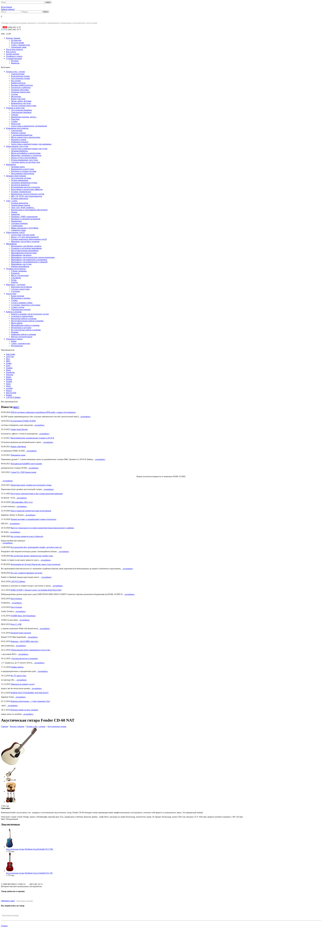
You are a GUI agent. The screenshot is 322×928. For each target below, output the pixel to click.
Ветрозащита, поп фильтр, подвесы (26, 246)
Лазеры (14, 212)
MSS (8, 361)
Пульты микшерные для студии (24, 160)
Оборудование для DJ (15, 232)
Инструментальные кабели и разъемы (27, 321)
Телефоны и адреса (14, 56)
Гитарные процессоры (20, 92)
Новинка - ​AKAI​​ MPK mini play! (24, 641)
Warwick (9, 375)
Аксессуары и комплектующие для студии (29, 149)
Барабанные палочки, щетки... (24, 117)
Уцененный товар (18, 47)
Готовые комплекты (19, 198)
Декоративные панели (20, 205)
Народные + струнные (15, 284)
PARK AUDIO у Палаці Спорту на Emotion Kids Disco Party (36, 590)
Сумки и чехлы (17, 307)
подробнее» (85, 416)
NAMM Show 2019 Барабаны (22, 616)
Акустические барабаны (21, 110)
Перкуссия (15, 124)
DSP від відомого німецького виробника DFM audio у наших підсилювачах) (43, 412)
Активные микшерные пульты (24, 182)
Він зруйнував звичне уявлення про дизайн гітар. (32, 556)
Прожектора (16, 221)
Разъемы (14, 332)
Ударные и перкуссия (15, 108)
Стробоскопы (17, 226)
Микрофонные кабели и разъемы (25, 325)
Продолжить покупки (24, 901)
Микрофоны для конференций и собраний (29, 262)
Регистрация (6, 7)
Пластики (15, 119)
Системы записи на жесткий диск (25, 162)
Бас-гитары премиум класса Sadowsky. (27, 536)
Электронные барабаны (21, 112)
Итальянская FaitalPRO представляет (26, 464)
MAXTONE (11, 393)
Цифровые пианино (19, 142)
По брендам (16, 40)
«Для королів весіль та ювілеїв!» (24, 658)
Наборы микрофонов (20, 266)
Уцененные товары (14, 339)
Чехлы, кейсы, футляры (21, 101)
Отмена (4, 926)
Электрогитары (17, 74)
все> (16, 407)
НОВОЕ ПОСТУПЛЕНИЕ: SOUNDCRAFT (30, 693)
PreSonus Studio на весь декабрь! (24, 710)
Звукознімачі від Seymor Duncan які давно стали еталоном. (36, 564)
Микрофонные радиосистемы (24, 253)
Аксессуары (11, 294)
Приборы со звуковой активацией (25, 219)
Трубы (14, 280)
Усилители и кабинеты (21, 87)
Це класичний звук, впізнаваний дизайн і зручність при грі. (36, 547)
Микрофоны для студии (21, 264)
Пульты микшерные (19, 180)
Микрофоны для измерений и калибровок (29, 260)
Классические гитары (20, 76)
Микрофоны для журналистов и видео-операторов (33, 257)
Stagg (8, 384)
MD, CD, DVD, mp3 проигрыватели (26, 196)
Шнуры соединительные (21, 337)
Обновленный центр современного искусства (30, 650)
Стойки (14, 121)
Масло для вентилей (20, 275)
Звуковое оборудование (16, 176)
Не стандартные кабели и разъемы (26, 330)
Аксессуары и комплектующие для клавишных (31, 144)
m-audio (9, 388)
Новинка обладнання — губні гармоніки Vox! (30, 701)
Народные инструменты (21, 287)
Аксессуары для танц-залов (23, 235)
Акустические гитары (20, 78)
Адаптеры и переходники (22, 316)
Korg (8, 366)
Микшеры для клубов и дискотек (25, 241)
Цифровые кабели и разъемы (23, 334)
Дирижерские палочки (21, 309)
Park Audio (10, 354)
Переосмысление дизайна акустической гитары (31, 485)
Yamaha (9, 368)
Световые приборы (19, 223)
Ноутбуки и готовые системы (23, 171)
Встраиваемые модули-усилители (25, 187)
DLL (8, 359)
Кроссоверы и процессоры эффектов (27, 189)
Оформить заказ (8, 901)
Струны (14, 94)
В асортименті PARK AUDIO (23, 421)
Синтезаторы (16, 130)
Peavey (9, 390)
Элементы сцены (18, 230)
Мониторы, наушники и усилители (26, 155)
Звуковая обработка (19, 151)
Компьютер (11, 164)
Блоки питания (17, 296)
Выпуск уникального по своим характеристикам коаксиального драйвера (42, 528)
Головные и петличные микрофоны (26, 248)
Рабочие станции (18, 133)
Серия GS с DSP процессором (23, 472)
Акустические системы (21, 178)
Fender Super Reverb (19, 429)
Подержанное (17, 346)
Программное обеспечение (22, 173)
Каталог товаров (13, 38)
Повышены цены (18, 455)
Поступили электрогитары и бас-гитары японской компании (36, 494)
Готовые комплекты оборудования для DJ (29, 239)
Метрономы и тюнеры (20, 298)
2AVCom (10, 356)
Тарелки (14, 115)
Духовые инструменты (16, 269)
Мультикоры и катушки (21, 327)
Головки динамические (21, 192)
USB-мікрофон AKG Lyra (22, 502)
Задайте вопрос (12, 54)
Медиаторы (16, 96)
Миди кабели (17, 323)
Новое (13, 341)
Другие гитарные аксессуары (23, 105)
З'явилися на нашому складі (22, 684)
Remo (8, 370)
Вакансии (15, 63)
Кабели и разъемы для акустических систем (30, 314)
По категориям (17, 43)
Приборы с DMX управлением (24, 216)
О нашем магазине (14, 58)
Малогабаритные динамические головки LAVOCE (32, 438)
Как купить (11, 52)
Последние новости (14, 49)
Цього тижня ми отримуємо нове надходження (31, 511)
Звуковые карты (18, 167)
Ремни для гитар (18, 99)
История (14, 61)
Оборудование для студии (17, 146)
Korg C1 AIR (16, 624)
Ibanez (8, 377)
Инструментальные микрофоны (24, 250)
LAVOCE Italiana (13, 397)
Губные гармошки (19, 271)
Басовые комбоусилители (22, 85)
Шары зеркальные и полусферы (24, 228)
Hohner (9, 379)
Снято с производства (20, 45)
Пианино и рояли (18, 139)
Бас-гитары (16, 81)
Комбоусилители (18, 83)
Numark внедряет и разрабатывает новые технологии (33, 519)
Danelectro (10, 372)
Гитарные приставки (20, 90)
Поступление (16, 598)
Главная (4, 726)
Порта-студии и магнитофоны (24, 158)
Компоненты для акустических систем (27, 194)
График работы (17, 667)
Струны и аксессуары (20, 289)
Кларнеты (15, 273)
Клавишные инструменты (17, 128)
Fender (9, 363)
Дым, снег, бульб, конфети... (23, 207)
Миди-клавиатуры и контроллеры (25, 137)
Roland (9, 395)
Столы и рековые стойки (21, 303)
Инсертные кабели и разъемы (23, 318)
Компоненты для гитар (21, 103)
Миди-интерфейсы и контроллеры (26, 153)
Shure (8, 386)
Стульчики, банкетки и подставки (25, 305)
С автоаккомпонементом (21, 135)
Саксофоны (16, 278)
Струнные (15, 291)
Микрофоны (11, 244)
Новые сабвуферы (18, 446)
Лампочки (15, 214)
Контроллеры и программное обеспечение (29, 210)
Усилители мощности (20, 185)
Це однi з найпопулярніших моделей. (27, 573)
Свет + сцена (11, 201)
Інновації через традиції (20, 633)
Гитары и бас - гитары (15, 71)
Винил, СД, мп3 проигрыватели (25, 237)
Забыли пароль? (8, 9)
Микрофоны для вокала (21, 255)
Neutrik (9, 381)
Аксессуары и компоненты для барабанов (29, 126)
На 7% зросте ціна (18, 676)
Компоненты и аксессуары (22, 169)
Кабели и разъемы (14, 312)
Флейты (14, 282)
